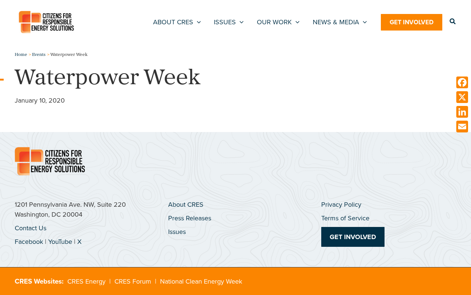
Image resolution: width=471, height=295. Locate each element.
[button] (197, 22)
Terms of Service (345, 218)
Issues (177, 232)
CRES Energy (86, 281)
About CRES (185, 204)
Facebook (29, 241)
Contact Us (30, 228)
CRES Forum (132, 281)
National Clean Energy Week (201, 281)
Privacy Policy (341, 204)
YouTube (60, 241)
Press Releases (189, 218)
